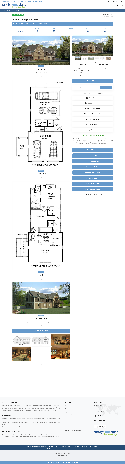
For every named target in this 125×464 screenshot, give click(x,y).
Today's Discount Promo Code (72, 424)
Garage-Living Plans (11, 10)
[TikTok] (119, 1)
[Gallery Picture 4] (60, 352)
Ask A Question (93, 161)
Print (21, 24)
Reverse (41, 66)
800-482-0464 (6, 1)
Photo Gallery (93, 178)
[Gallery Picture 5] (21, 354)
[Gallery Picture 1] (21, 340)
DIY (102, 5)
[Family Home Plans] (14, 6)
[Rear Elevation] (41, 298)
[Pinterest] (109, 1)
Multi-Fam (96, 5)
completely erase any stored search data (67, 448)
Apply (106, 87)
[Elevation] (92, 45)
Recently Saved (28, 1)
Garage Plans (87, 5)
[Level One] (41, 124)
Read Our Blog (68, 421)
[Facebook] (111, 1)
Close (76, 462)
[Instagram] (114, 1)
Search (70, 5)
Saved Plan (70, 462)
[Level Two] (41, 225)
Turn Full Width (108, 14)
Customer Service (69, 409)
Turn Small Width (108, 16)
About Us (67, 418)
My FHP (113, 5)
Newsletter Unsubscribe (71, 427)
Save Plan (93, 155)
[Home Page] (48, 462)
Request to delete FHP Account (73, 430)
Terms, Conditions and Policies (72, 415)
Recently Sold (13, 1)
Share (16, 24)
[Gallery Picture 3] (60, 339)
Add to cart (93, 81)
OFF (97, 62)
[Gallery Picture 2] (41, 340)
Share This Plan (93, 167)
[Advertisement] (41, 380)
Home (3, 10)
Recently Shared (20, 1)
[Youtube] (116, 1)
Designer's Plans (42, 24)
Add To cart (93, 149)
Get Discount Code (92, 189)
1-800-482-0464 (100, 411)
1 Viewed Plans (93, 184)
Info (106, 5)
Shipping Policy (68, 412)
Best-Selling (35, 1)
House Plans (78, 5)
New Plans (41, 1)
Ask (26, 24)
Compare (32, 24)
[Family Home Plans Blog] (121, 1)
